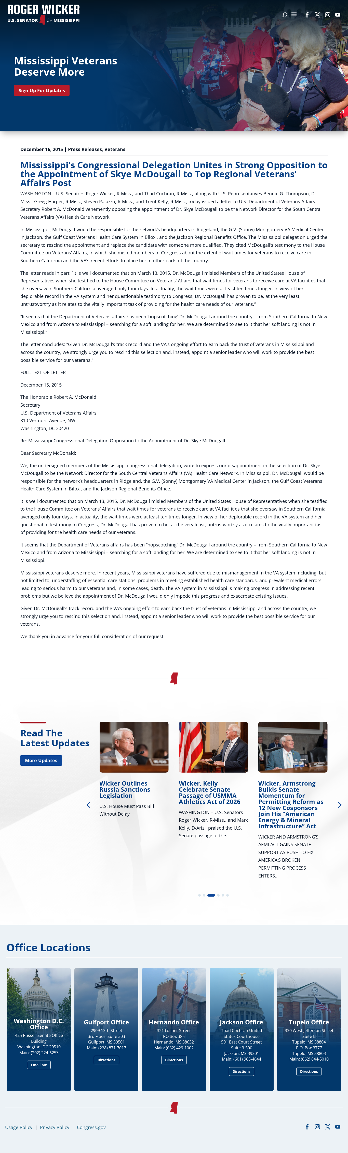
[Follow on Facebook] (307, 15)
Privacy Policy (54, 1127)
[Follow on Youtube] (338, 15)
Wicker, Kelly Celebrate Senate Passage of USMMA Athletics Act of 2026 (209, 792)
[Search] (284, 15)
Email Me (39, 1064)
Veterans (114, 149)
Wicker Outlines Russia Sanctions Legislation (124, 789)
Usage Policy (18, 1127)
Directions (106, 1060)
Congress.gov (91, 1127)
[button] (339, 804)
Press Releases (85, 149)
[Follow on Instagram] (328, 15)
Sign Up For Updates (42, 90)
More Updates (41, 760)
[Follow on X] (317, 15)
